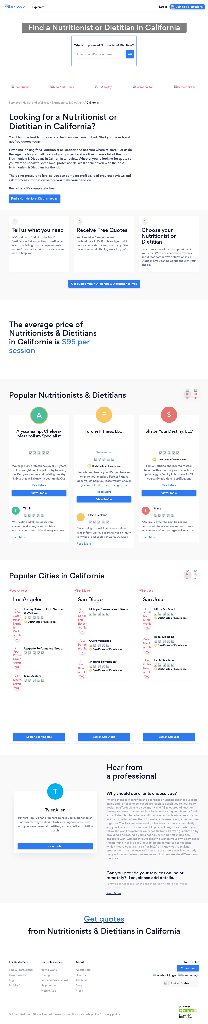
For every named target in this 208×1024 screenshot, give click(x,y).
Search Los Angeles (39, 737)
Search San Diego (104, 737)
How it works (17, 975)
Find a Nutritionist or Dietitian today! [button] (34, 199)
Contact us (188, 968)
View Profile (39, 493)
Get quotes (104, 918)
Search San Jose (169, 737)
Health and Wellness (36, 103)
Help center (48, 985)
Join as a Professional (54, 980)
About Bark (83, 970)
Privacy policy (111, 1014)
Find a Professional (21, 970)
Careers (81, 975)
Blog (79, 985)
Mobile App (16, 985)
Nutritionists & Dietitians (68, 103)
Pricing (45, 975)
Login (12, 980)
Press (79, 991)
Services (14, 103)
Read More (113, 893)
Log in (163, 7)
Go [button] (130, 54)
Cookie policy (90, 1014)
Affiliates (81, 980)
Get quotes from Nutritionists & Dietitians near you (104, 284)
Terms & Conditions (65, 1014)
